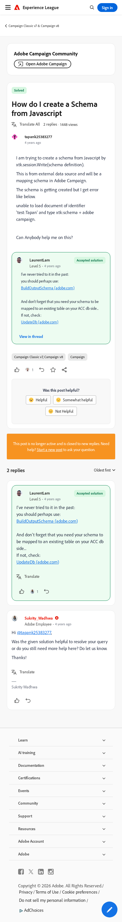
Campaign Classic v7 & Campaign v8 (34, 26)
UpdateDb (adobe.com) (39, 321)
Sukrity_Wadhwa (39, 618)
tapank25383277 (38, 136)
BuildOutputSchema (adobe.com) (48, 287)
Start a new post (49, 449)
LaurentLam (40, 260)
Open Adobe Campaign (46, 64)
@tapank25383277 (34, 632)
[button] (30, 124)
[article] (61, 543)
